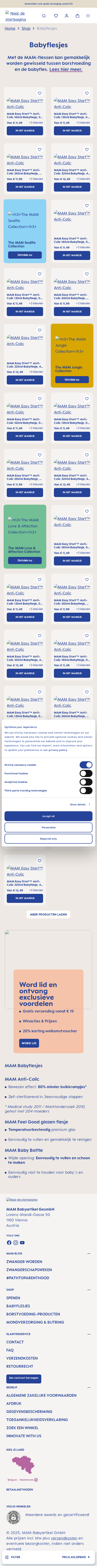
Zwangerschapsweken (29, 1270)
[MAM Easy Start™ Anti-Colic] (25, 105)
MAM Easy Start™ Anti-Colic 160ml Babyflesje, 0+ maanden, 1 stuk (25, 115)
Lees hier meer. (66, 69)
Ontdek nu (72, 379)
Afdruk (13, 1403)
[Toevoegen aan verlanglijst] (39, 93)
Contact (15, 1342)
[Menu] (88, 16)
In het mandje (25, 130)
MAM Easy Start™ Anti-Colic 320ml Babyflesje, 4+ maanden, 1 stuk (72, 171)
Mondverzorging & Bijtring (35, 1322)
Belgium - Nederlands (21, 1479)
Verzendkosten (22, 1358)
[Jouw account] (67, 16)
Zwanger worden (24, 1261)
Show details (77, 804)
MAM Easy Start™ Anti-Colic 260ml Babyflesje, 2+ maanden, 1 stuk (25, 171)
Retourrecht (19, 1366)
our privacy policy (55, 749)
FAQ (10, 1350)
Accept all (48, 816)
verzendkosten (64, 1543)
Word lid (29, 1043)
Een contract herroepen (23, 1377)
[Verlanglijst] (56, 16)
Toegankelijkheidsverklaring (37, 1419)
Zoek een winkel (22, 1428)
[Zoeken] (44, 16)
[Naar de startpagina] (11, 16)
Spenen (13, 1298)
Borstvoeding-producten (33, 1314)
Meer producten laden (48, 914)
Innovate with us (23, 1436)
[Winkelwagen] (77, 16)
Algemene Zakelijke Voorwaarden (41, 1395)
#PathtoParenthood (27, 1278)
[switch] (86, 773)
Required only (48, 838)
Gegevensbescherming (29, 1411)
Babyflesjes (18, 1306)
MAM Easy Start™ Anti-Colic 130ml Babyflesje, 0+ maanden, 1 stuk (72, 115)
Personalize (48, 827)
